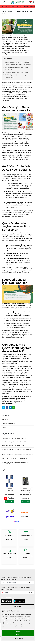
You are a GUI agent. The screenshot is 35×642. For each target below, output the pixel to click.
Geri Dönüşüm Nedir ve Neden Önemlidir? (17, 62)
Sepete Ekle (10, 501)
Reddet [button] (18, 634)
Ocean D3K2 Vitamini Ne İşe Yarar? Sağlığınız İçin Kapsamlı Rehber (15, 463)
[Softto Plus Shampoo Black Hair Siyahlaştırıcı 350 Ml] (25, 481)
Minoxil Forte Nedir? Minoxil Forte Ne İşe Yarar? (14, 458)
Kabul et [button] (18, 631)
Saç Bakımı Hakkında (8, 423)
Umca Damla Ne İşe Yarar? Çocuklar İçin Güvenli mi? (16, 442)
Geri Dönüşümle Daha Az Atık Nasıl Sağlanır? (18, 65)
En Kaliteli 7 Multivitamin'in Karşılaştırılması (13, 445)
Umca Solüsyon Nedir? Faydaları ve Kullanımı (14, 438)
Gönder (31, 583)
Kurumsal (17, 606)
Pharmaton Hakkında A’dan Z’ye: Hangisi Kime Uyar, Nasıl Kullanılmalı (17, 450)
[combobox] (3, 592)
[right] (31, 489)
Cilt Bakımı (5, 420)
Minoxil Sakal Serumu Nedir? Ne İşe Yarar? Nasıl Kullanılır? (17, 455)
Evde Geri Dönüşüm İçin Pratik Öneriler (16, 72)
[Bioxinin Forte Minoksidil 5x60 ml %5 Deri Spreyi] (9, 481)
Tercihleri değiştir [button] (18, 638)
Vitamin (4, 427)
